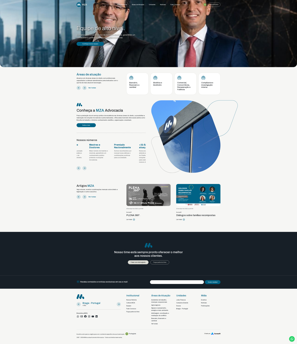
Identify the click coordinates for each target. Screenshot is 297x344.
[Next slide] (84, 88)
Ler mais (171, 219)
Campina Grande (182, 303)
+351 (84, 305)
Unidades (152, 4)
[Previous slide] (79, 88)
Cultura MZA (86, 50)
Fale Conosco (175, 4)
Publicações (205, 306)
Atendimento (214, 4)
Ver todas (92, 88)
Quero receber (213, 282)
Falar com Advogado (138, 262)
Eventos (204, 300)
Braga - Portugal (182, 309)
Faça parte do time (159, 262)
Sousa (178, 306)
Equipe (128, 306)
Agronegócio (155, 305)
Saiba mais (86, 125)
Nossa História (122, 4)
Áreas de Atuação (138, 4)
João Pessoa (181, 300)
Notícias (163, 4)
